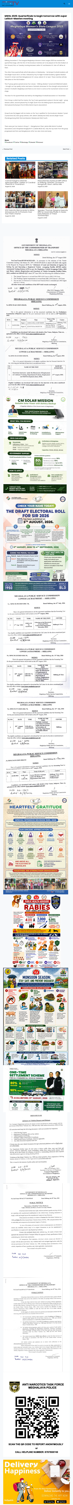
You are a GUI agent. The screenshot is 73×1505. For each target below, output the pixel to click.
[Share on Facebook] (9, 142)
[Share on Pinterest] (39, 142)
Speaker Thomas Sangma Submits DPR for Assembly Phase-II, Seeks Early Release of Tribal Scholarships (53, 213)
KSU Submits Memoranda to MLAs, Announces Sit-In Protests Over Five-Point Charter (20, 212)
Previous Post (7, 149)
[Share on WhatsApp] (24, 142)
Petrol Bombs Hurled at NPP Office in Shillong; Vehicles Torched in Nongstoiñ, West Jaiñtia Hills (52, 182)
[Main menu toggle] (69, 4)
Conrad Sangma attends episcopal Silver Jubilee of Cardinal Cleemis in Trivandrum (20, 182)
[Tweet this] (16, 142)
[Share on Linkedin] (32, 142)
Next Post (67, 149)
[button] (64, 3)
